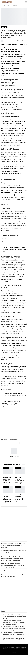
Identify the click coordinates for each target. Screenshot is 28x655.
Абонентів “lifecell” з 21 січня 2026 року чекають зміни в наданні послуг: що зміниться (13, 545)
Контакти (14, 652)
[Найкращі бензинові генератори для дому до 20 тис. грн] (20, 489)
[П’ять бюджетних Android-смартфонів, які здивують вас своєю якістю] (20, 471)
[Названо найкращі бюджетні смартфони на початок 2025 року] (8, 489)
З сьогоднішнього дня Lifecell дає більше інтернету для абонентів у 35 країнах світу (13, 634)
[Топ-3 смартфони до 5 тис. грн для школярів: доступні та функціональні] (8, 471)
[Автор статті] (14, 451)
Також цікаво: (11, 611)
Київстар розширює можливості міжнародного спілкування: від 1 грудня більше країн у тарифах (13, 565)
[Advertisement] (14, 423)
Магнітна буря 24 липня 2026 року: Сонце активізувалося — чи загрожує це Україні (15, 616)
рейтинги (6, 439)
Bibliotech (13, 66)
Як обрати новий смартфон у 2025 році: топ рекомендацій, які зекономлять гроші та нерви (14, 552)
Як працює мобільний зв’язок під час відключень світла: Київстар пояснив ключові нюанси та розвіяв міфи (12, 558)
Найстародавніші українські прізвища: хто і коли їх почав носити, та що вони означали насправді (14, 628)
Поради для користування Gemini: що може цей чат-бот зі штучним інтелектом (15, 395)
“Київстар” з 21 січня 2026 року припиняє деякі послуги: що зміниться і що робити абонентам (14, 622)
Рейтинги (4, 27)
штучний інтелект (13, 439)
